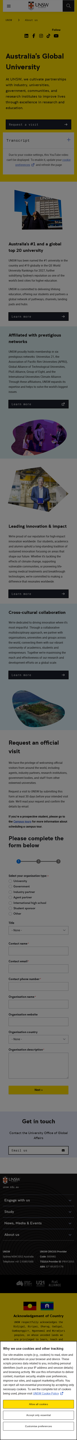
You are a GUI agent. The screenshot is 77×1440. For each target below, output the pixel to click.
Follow (56, 30)
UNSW (9, 20)
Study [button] (9, 1212)
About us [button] (11, 1235)
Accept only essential (38, 1415)
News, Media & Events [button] (23, 1223)
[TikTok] (48, 36)
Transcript (18, 140)
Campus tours (22, 821)
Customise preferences (38, 1426)
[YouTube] (55, 36)
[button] (38, 124)
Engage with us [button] (17, 1200)
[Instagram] (41, 36)
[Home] (38, 6)
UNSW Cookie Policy (49, 1393)
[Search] (68, 6)
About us (31, 20)
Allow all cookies (38, 1404)
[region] (38, 1390)
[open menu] (9, 6)
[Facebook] (33, 36)
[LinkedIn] (27, 36)
